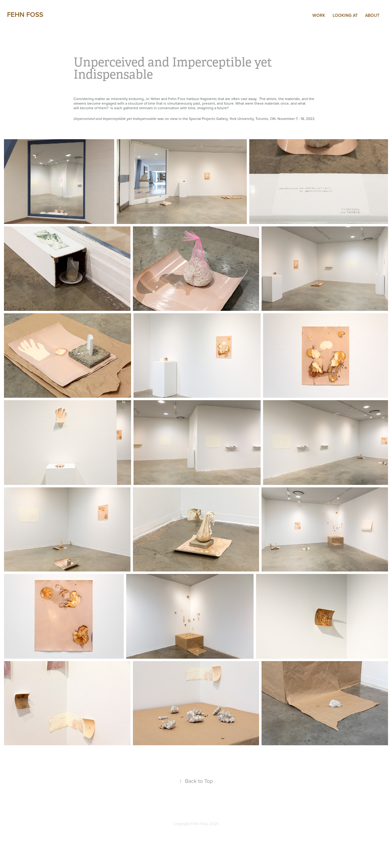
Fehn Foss (25, 14)
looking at (345, 15)
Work (318, 15)
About (372, 15)
